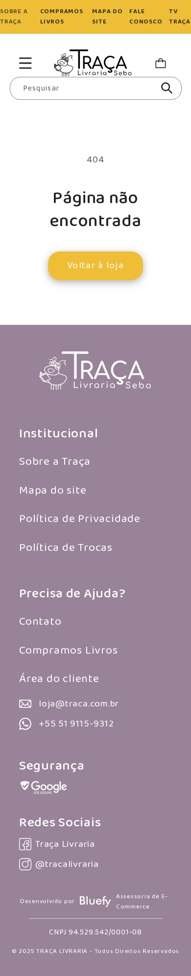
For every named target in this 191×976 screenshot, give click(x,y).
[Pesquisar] (167, 88)
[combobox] (95, 88)
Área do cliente (59, 679)
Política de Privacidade (80, 519)
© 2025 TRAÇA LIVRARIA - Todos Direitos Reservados (95, 951)
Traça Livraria (65, 844)
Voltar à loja (95, 265)
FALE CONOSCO (145, 16)
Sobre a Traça (55, 462)
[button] (25, 63)
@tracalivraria (67, 864)
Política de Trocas (66, 548)
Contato (40, 622)
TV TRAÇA (180, 16)
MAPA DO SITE (107, 16)
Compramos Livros (68, 650)
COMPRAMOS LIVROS (61, 16)
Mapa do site (52, 490)
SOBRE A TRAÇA (13, 16)
